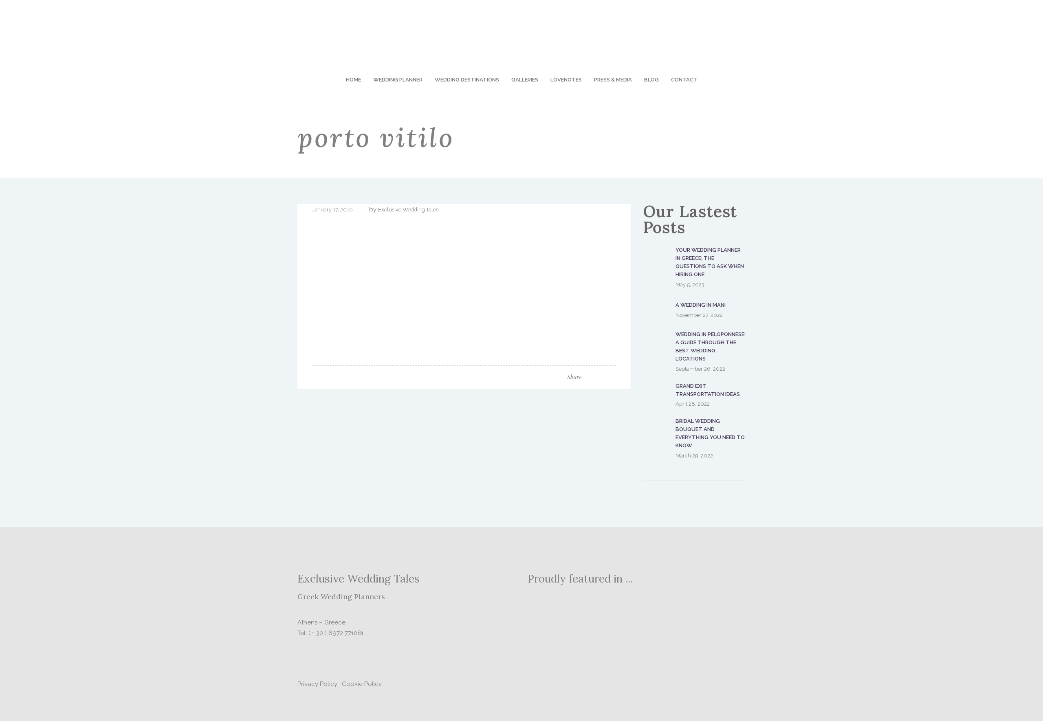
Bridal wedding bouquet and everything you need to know (710, 433)
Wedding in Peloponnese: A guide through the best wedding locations (711, 346)
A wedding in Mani (701, 305)
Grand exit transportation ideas (708, 390)
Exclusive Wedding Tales (408, 210)
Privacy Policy (317, 684)
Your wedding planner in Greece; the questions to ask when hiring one (710, 262)
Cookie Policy (362, 684)
